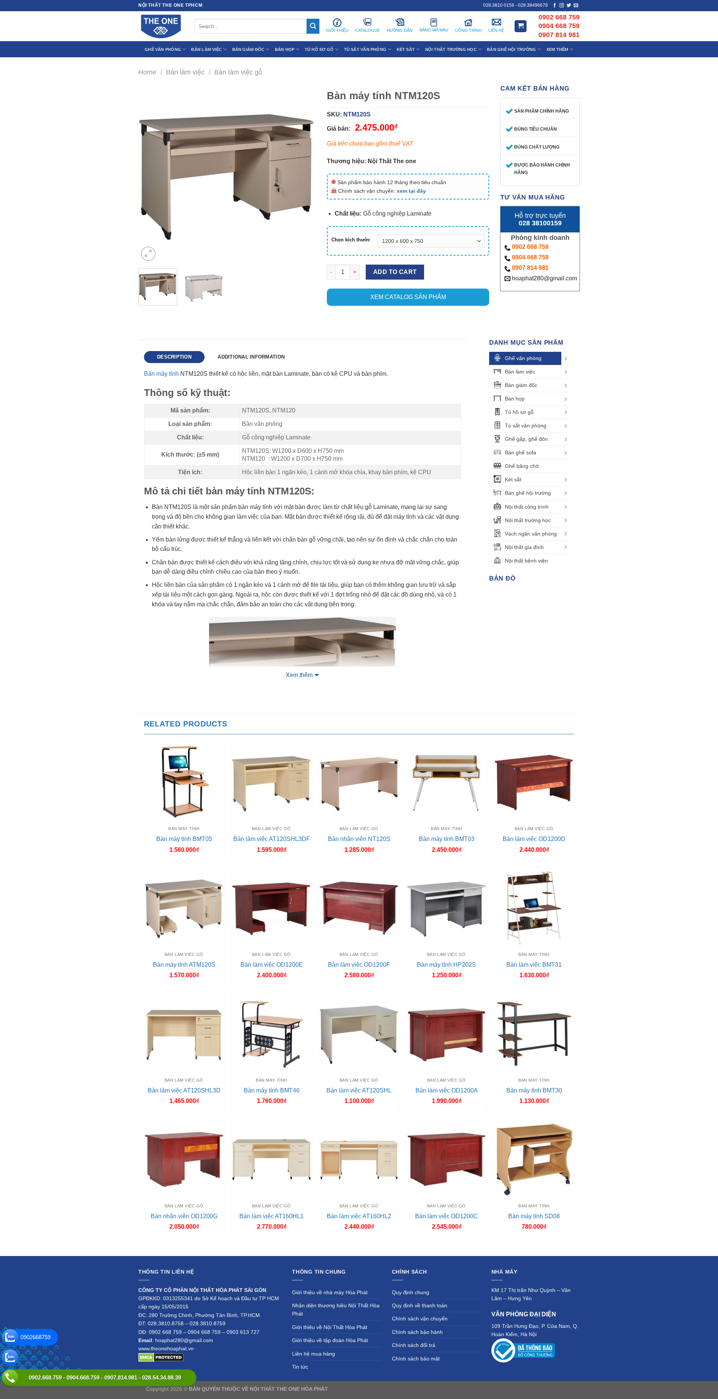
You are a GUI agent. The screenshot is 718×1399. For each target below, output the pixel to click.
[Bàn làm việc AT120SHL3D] (184, 1033)
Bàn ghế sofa (520, 452)
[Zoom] (148, 254)
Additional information (251, 357)
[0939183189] (10, 1357)
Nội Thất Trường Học (451, 49)
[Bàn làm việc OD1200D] (534, 782)
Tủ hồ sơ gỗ (519, 412)
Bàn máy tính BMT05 (184, 839)
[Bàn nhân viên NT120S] (359, 782)
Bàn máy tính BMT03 (447, 839)
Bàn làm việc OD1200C (446, 1216)
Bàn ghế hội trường (528, 493)
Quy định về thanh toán (419, 1305)
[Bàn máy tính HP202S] (446, 908)
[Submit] (313, 26)
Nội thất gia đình (524, 547)
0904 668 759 (530, 257)
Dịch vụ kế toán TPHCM (481, 1389)
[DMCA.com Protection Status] (161, 1357)
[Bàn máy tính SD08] (534, 1159)
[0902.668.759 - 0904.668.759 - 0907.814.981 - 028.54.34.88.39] (10, 1377)
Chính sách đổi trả (413, 1345)
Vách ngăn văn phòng (531, 534)
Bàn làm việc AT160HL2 (359, 1216)
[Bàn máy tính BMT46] (271, 1033)
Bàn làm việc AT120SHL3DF (271, 839)
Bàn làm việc (185, 72)
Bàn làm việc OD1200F (359, 964)
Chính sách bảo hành (417, 1332)
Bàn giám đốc (521, 385)
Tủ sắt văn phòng (525, 426)
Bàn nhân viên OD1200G (184, 1216)
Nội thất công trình (527, 507)
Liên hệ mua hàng (313, 1354)
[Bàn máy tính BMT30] (534, 1033)
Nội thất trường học (528, 520)
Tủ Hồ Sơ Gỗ (319, 49)
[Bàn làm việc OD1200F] (359, 908)
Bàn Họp (285, 49)
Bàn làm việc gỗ (238, 72)
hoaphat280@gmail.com (544, 278)
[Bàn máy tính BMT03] (446, 782)
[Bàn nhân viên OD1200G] (184, 1159)
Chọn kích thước (350, 240)
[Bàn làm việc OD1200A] (446, 1033)
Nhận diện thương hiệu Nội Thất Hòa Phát (336, 1309)
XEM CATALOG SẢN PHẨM (408, 297)
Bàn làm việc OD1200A (446, 1090)
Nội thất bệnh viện (526, 561)
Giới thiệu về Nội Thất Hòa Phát (329, 1327)
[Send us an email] (576, 5)
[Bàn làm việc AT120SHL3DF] (271, 782)
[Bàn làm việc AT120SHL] (359, 1033)
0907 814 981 (530, 268)
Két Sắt (406, 49)
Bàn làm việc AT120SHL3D (184, 1090)
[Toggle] (565, 358)
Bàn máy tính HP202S (446, 964)
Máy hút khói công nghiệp (541, 1389)
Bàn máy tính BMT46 (272, 1090)
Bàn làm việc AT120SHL (359, 1090)
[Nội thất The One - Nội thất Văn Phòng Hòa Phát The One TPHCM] (160, 26)
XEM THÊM (557, 49)
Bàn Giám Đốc (248, 49)
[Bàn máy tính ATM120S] (184, 908)
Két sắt (513, 479)
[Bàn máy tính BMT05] (184, 782)
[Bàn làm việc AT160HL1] (271, 1159)
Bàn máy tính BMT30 (534, 1090)
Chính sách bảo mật (416, 1359)
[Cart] (521, 26)
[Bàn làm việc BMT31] (534, 908)
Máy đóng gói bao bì (428, 1389)
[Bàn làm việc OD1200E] (271, 908)
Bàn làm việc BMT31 (534, 964)
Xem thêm (299, 675)
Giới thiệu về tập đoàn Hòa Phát (330, 1340)
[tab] (174, 357)
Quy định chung (410, 1292)
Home (147, 72)
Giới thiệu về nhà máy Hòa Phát (330, 1292)
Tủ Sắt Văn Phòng (365, 49)
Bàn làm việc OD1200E (271, 964)
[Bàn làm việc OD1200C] (446, 1159)
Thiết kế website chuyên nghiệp (366, 1389)
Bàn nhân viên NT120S (359, 839)
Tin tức (300, 1367)
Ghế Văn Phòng (163, 49)
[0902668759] (10, 1337)
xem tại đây (411, 191)
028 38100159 (540, 223)
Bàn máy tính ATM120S (184, 964)
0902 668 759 (530, 247)
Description (174, 357)
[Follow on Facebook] (554, 5)
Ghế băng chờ (522, 466)
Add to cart (395, 272)
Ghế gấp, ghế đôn (526, 439)
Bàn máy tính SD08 (534, 1216)
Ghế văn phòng (523, 358)
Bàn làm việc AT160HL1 (271, 1216)
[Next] (302, 174)
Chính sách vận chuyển (420, 1319)
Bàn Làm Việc (206, 49)
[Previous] (151, 174)
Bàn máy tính (161, 374)
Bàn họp (515, 399)
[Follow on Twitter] (569, 5)
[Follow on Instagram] (561, 5)
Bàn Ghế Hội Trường (511, 49)
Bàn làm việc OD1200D (534, 839)
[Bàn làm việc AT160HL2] (359, 1159)
